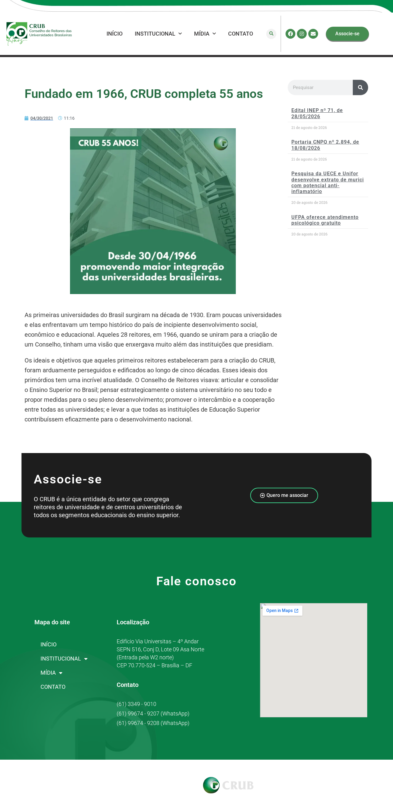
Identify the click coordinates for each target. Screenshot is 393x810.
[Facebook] (290, 34)
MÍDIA (201, 33)
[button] (271, 34)
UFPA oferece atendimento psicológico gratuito (325, 220)
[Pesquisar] (360, 87)
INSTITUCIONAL (155, 33)
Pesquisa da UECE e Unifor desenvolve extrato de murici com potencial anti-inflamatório (327, 182)
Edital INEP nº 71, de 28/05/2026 (317, 113)
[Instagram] (302, 34)
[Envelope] (313, 34)
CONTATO (240, 33)
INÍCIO (115, 33)
